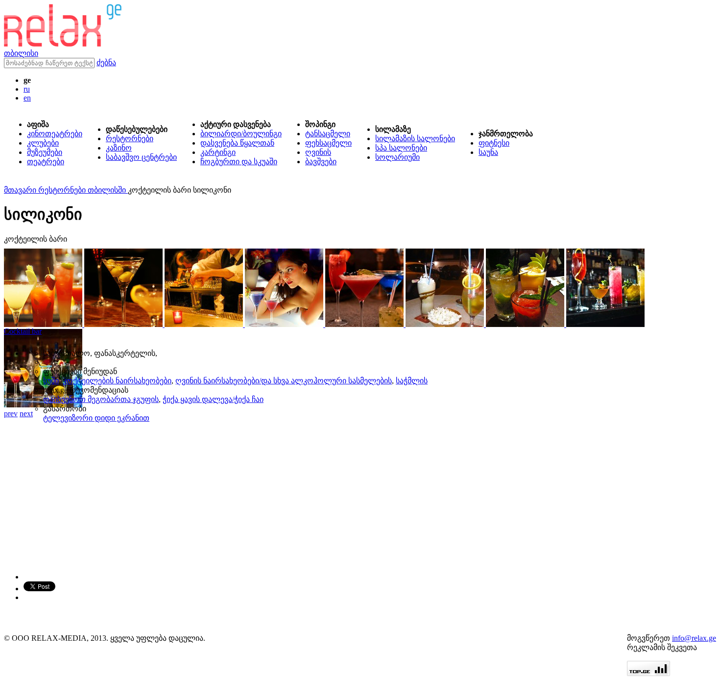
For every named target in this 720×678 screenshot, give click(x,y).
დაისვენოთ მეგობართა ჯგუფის (101, 399)
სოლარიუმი (397, 157)
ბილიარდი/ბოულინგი (241, 133)
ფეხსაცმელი (328, 143)
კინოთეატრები (54, 133)
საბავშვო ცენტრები (141, 157)
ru (27, 89)
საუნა (488, 152)
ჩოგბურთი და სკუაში (238, 161)
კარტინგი (218, 152)
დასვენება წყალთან (237, 143)
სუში (51, 381)
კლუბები (43, 143)
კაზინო (119, 148)
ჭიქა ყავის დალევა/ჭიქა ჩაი (213, 399)
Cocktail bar (23, 331)
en (27, 98)
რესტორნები (129, 138)
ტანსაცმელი (327, 133)
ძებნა (106, 62)
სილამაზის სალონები (415, 138)
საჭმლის (412, 381)
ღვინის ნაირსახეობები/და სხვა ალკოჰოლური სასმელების (283, 381)
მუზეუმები (44, 152)
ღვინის (318, 152)
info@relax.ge (694, 638)
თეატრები (45, 161)
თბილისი (21, 53)
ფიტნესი (494, 143)
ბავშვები (320, 161)
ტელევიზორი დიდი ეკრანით (96, 418)
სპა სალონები (401, 148)
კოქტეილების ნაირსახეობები (117, 381)
